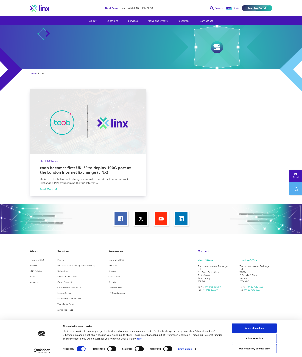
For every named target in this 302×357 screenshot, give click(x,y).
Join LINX (34, 265)
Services (133, 20)
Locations (112, 20)
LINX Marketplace (117, 293)
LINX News (51, 161)
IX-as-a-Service (64, 293)
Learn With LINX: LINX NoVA (137, 8)
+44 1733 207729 (210, 290)
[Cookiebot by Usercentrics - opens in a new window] (42, 351)
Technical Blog (115, 287)
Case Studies (114, 276)
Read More (46, 189)
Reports (112, 282)
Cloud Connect (64, 282)
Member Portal (257, 8)
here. (140, 338)
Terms (32, 276)
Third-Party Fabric (66, 304)
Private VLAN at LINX (67, 276)
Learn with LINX (116, 260)
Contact (204, 251)
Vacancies (34, 282)
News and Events (158, 20)
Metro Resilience (65, 310)
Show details (185, 349)
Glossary (112, 271)
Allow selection (254, 338)
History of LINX (37, 260)
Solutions (113, 265)
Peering (60, 260)
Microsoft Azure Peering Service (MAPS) (76, 265)
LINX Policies (36, 271)
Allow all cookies (254, 328)
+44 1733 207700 (213, 287)
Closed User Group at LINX (70, 287)
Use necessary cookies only (254, 348)
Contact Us (206, 20)
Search (219, 8)
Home (33, 73)
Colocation (62, 271)
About (93, 20)
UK (41, 161)
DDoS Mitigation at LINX (69, 298)
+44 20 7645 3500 (255, 287)
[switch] (111, 348)
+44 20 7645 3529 (252, 290)
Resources (184, 20)
